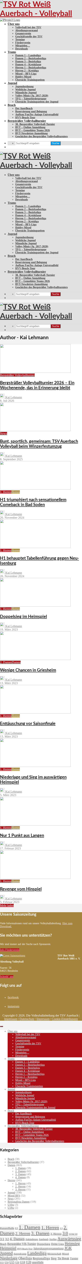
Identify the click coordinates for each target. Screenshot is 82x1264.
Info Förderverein (9, 949)
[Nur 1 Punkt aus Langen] (35, 824)
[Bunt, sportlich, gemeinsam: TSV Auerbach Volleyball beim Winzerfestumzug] (35, 430)
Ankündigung (31, 1239)
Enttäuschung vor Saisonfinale (27, 724)
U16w (11, 1204)
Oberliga (25, 1258)
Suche (55, 143)
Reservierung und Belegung (31, 111)
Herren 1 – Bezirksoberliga (30, 67)
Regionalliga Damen (19, 1201)
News (3, 433)
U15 (11, 1262)
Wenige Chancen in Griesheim (28, 670)
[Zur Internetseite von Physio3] (10, 20)
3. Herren (20, 1189)
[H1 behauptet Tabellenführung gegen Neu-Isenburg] (35, 547)
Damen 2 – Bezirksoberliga (30, 58)
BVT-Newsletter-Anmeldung (31, 133)
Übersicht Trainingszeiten (30, 79)
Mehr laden (7, 905)
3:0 (65, 1233)
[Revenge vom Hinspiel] (35, 877)
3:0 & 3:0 (73, 1234)
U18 (22, 1262)
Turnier (74, 1258)
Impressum (10, 1019)
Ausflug (53, 1239)
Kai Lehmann (13, 397)
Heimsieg (72, 1243)
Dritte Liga (57, 1244)
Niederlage (9, 1258)
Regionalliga (41, 1258)
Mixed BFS (14, 1195)
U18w (11, 1207)
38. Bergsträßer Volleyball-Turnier (35, 124)
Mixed (65, 1254)
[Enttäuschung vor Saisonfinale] (35, 712)
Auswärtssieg (69, 1238)
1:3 (61, 1228)
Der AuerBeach (24, 108)
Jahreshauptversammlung (48, 1248)
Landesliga (37, 1253)
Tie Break (63, 1258)
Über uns (14, 24)
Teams (12, 52)
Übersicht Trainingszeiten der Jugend (36, 101)
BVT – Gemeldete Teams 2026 (32, 130)
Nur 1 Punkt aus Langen (22, 835)
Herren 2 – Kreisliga (27, 70)
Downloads (21, 48)
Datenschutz (26, 1019)
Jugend (12, 83)
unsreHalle (37, 1262)
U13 (2, 1262)
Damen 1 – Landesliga (28, 55)
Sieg (54, 1258)
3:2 (7, 1239)
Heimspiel (8, 1248)
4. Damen (20, 1177)
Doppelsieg (43, 1244)
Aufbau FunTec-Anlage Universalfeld (36, 114)
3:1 (2, 1239)
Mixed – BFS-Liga (25, 73)
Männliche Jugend (26, 92)
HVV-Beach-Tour (25, 117)
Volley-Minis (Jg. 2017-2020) (31, 95)
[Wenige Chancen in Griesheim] (35, 659)
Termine (20, 39)
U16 (17, 1262)
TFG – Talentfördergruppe (30, 98)
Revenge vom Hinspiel (21, 889)
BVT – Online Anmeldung (30, 127)
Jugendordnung (24, 86)
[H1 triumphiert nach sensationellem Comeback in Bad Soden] (35, 488)
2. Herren (20, 1186)
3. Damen (20, 1174)
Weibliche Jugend (25, 89)
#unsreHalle (7, 1228)
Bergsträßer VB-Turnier (21, 1244)
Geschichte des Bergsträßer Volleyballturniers (41, 136)
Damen (16, 662)
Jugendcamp (20, 1254)
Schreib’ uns (6, 976)
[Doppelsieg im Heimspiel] (35, 605)
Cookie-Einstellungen (65, 1019)
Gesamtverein (23, 33)
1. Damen (20, 1168)
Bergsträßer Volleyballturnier (27, 120)
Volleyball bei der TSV (28, 27)
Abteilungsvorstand (26, 30)
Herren (15, 492)
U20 (28, 1262)
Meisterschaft (54, 1253)
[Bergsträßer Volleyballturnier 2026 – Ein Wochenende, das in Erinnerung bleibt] (35, 371)
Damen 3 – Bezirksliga (28, 61)
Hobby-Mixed (23, 76)
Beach (12, 105)
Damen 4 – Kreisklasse (28, 64)
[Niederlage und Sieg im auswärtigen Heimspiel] (35, 765)
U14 (7, 1262)
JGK (68, 1248)
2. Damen (6, 662)
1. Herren (5, 492)
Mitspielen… (22, 45)
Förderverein (22, 42)
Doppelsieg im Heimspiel (23, 617)
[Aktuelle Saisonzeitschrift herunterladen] (28, 955)
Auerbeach (43, 1239)
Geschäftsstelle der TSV (29, 36)
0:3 (16, 1228)
